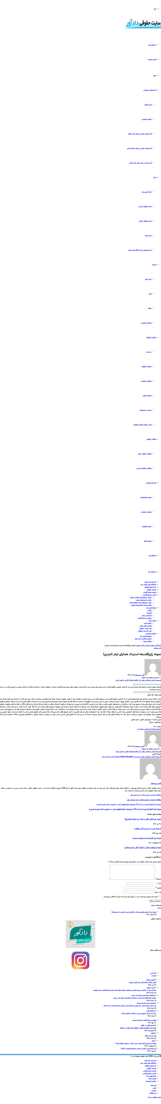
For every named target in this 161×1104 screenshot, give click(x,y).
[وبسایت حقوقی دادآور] (143, 28)
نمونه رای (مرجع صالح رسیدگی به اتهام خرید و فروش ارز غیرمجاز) (134, 912)
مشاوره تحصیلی (146, 323)
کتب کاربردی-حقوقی (145, 631)
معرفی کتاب (152, 620)
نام (159, 883)
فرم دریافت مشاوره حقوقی (142, 424)
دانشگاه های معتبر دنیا (148, 584)
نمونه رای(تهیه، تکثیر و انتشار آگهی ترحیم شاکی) (142, 847)
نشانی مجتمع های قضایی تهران (141, 597)
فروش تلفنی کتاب (145, 626)
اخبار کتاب (148, 235)
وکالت (150, 610)
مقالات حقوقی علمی (145, 454)
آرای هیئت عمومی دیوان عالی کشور (140, 134)
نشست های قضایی (149, 592)
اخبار (154, 177)
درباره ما (149, 352)
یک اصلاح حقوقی (150, 587)
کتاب (150, 294)
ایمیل (158, 888)
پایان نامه (148, 279)
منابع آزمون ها (151, 608)
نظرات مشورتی (147, 119)
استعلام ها (152, 555)
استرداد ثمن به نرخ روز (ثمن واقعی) (147, 828)
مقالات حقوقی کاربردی (144, 468)
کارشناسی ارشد (147, 615)
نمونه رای (140, 729)
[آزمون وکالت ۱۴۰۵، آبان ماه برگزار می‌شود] (151, 980)
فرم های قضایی (151, 483)
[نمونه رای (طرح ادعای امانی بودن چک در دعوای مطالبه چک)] (154, 1041)
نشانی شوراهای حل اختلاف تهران (140, 602)
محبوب (153, 975)
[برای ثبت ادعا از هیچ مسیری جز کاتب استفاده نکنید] (151, 1011)
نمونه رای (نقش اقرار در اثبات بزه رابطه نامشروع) (143, 819)
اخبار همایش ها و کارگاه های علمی (140, 250)
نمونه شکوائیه (147, 526)
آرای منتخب (148, 104)
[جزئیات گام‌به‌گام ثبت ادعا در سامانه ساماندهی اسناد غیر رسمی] (143, 995)
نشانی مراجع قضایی (149, 595)
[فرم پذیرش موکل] (153, 1033)
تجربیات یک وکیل (150, 582)
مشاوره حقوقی (151, 337)
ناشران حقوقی (151, 589)
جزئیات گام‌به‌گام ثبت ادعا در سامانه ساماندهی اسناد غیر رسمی (134, 998)
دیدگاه (158, 879)
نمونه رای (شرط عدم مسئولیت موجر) (147, 838)
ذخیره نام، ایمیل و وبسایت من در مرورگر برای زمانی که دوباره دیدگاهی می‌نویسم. (130, 896)
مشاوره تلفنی (147, 395)
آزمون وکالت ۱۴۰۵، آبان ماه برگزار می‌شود (142, 982)
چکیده (154, 264)
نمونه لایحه (148, 541)
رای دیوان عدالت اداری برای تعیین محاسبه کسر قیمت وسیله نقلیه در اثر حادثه (130, 1005)
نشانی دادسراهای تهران (144, 600)
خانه (154, 75)
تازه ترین (153, 973)
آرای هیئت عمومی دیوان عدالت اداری (139, 148)
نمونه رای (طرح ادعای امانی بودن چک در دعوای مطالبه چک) (136, 1043)
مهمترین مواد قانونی (145, 618)
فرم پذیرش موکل (150, 1035)
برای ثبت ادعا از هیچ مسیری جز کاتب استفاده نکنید (138, 1013)
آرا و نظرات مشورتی (149, 90)
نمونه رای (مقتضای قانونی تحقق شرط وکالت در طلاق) (138, 1028)
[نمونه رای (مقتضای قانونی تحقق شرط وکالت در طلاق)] (148, 1025)
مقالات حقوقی (151, 439)
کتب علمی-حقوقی (145, 628)
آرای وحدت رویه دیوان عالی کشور (140, 163)
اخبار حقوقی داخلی (145, 221)
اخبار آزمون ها (147, 192)
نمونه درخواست (146, 512)
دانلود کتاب (148, 623)
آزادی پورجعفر (139, 675)
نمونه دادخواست (146, 497)
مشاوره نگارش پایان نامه (143, 639)
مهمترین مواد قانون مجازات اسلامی (144, 1020)
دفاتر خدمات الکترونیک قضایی (141, 605)
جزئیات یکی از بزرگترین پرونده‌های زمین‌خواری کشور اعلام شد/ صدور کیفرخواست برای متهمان (124, 990)
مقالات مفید (147, 641)
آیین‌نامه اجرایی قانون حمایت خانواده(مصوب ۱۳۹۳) (138, 1048)
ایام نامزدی (148, 729)
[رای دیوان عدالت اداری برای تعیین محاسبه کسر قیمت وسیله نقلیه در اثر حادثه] (146, 1003)
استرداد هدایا (156, 729)
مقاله (150, 308)
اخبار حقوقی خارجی (145, 206)
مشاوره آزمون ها (146, 636)
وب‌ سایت (157, 892)
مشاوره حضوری (146, 381)
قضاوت (149, 613)
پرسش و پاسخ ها (146, 410)
